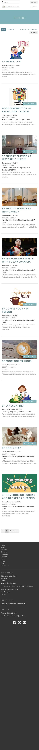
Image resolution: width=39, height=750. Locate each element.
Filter (33, 33)
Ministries (4, 554)
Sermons (4, 552)
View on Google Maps (8, 583)
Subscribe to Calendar (28, 29)
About (3, 547)
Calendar (11, 29)
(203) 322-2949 (11, 613)
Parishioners (5, 566)
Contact (3, 561)
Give (2, 563)
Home (3, 545)
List (3, 29)
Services (4, 549)
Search (34, 2)
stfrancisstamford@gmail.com (16, 616)
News (3, 559)
